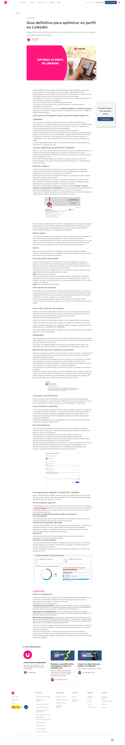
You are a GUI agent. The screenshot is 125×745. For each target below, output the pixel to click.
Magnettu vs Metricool (61, 699)
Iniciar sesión (90, 2)
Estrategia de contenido (42, 731)
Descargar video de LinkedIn (43, 696)
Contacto (89, 701)
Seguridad (104, 707)
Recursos (52, 2)
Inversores (90, 704)
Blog (59, 2)
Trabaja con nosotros (90, 697)
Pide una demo (15, 699)
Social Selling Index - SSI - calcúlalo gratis (42, 711)
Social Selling (40, 508)
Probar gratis (99, 2)
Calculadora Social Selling (42, 704)
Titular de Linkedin (40, 725)
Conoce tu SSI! (39, 591)
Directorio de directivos (41, 707)
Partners (74, 696)
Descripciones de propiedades (43, 719)
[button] (24, 2)
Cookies (104, 704)
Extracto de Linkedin (41, 728)
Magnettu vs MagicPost (59, 706)
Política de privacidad (107, 701)
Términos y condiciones (105, 697)
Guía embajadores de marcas (43, 714)
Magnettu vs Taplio (61, 696)
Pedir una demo (111, 2)
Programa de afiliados (75, 700)
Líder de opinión (91, 707)
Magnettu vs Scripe (61, 702)
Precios (32, 2)
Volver (16, 13)
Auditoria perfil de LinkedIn (40, 700)
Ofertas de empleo (40, 722)
